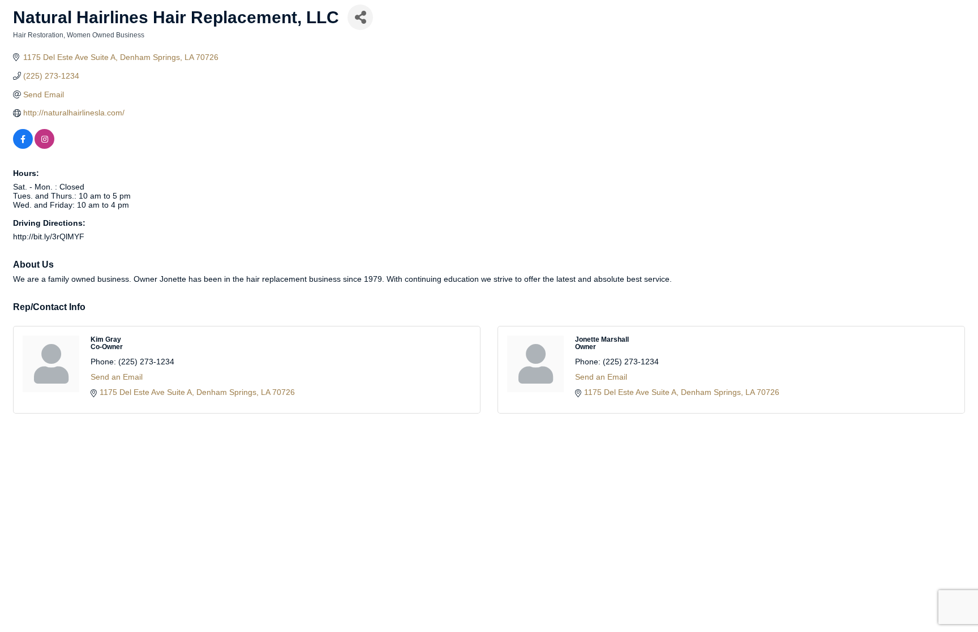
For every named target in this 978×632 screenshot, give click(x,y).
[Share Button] (360, 17)
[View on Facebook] (23, 146)
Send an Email (117, 376)
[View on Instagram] (44, 146)
